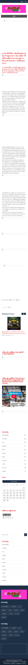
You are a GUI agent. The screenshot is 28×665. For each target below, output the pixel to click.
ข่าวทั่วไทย (4, 438)
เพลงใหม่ (4, 471)
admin (18, 299)
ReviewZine (8, 660)
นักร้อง (3, 449)
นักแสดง (4, 453)
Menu (22, 1)
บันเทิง (10, 299)
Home (4, 661)
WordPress (19, 660)
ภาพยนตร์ (4, 460)
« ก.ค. (3, 502)
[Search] (25, 534)
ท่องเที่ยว (4, 446)
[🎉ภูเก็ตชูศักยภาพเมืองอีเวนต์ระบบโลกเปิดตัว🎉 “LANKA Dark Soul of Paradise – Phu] (14, 323)
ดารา (3, 442)
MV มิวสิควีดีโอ (5, 435)
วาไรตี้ (3, 464)
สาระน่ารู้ (4, 467)
